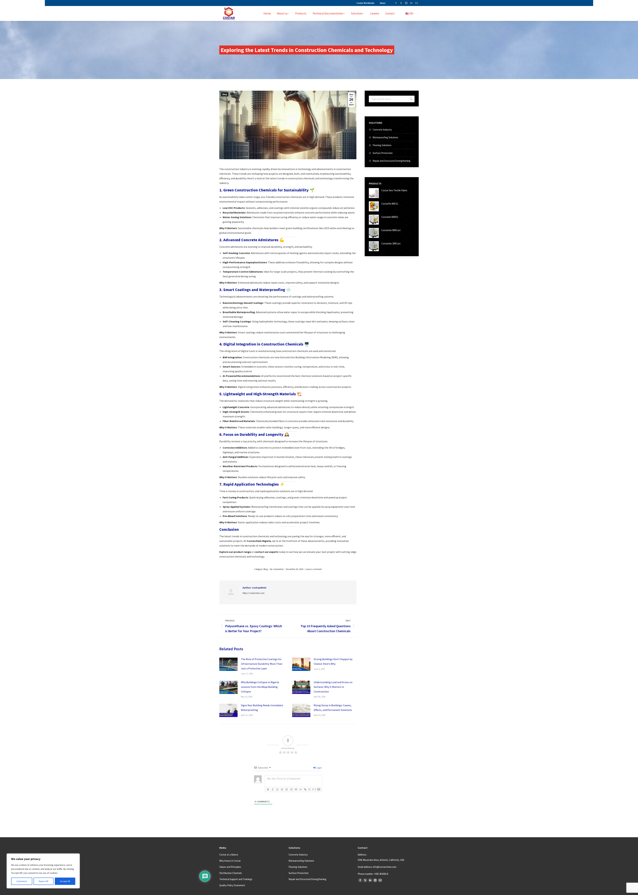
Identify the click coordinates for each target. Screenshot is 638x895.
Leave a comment (314, 569)
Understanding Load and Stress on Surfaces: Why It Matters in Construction (333, 687)
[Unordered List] (291, 789)
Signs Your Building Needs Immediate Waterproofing (262, 708)
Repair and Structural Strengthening (391, 160)
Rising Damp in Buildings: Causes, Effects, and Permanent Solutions (333, 708)
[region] (43, 870)
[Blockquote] (296, 789)
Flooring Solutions (382, 145)
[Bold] (268, 789)
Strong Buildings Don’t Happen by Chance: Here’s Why (333, 661)
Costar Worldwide (365, 3)
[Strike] (282, 789)
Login (319, 767)
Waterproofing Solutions (385, 137)
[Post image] (228, 664)
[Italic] (272, 789)
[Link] (305, 789)
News (382, 3)
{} (309, 789)
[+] (314, 789)
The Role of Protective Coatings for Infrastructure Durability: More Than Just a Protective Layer (261, 663)
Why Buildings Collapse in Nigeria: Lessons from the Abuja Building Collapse (260, 687)
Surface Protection (383, 153)
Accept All (65, 881)
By (277, 569)
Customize (21, 881)
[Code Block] (300, 789)
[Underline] (277, 789)
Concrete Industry (382, 129)
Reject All (43, 881)
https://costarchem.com (254, 593)
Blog (224, 94)
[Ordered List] (286, 789)
